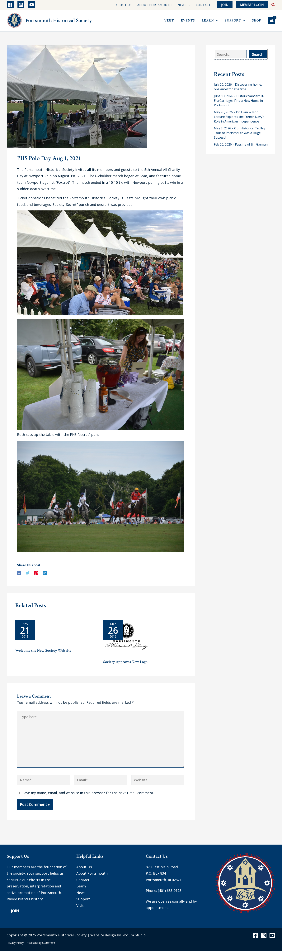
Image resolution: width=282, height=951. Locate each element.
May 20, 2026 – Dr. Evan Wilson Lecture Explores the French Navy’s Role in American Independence (239, 116)
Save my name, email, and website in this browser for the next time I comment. (88, 792)
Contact (82, 879)
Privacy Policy (15, 942)
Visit (80, 905)
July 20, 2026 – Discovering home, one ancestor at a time (238, 86)
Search (257, 54)
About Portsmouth (92, 873)
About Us (84, 867)
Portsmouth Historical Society (59, 20)
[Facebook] (10, 4)
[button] (188, 4)
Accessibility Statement (41, 942)
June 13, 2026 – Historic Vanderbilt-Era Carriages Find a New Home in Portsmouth (239, 100)
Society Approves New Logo (125, 661)
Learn (81, 886)
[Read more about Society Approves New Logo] (126, 638)
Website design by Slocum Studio (118, 935)
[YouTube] (31, 4)
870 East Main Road (162, 867)
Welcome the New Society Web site (43, 650)
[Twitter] (28, 572)
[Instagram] (20, 4)
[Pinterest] (36, 572)
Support (83, 899)
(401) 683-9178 (169, 890)
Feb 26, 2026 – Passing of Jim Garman (241, 144)
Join (15, 910)
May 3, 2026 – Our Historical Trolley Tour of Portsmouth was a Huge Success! (239, 133)
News (80, 892)
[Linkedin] (45, 572)
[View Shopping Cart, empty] (271, 20)
